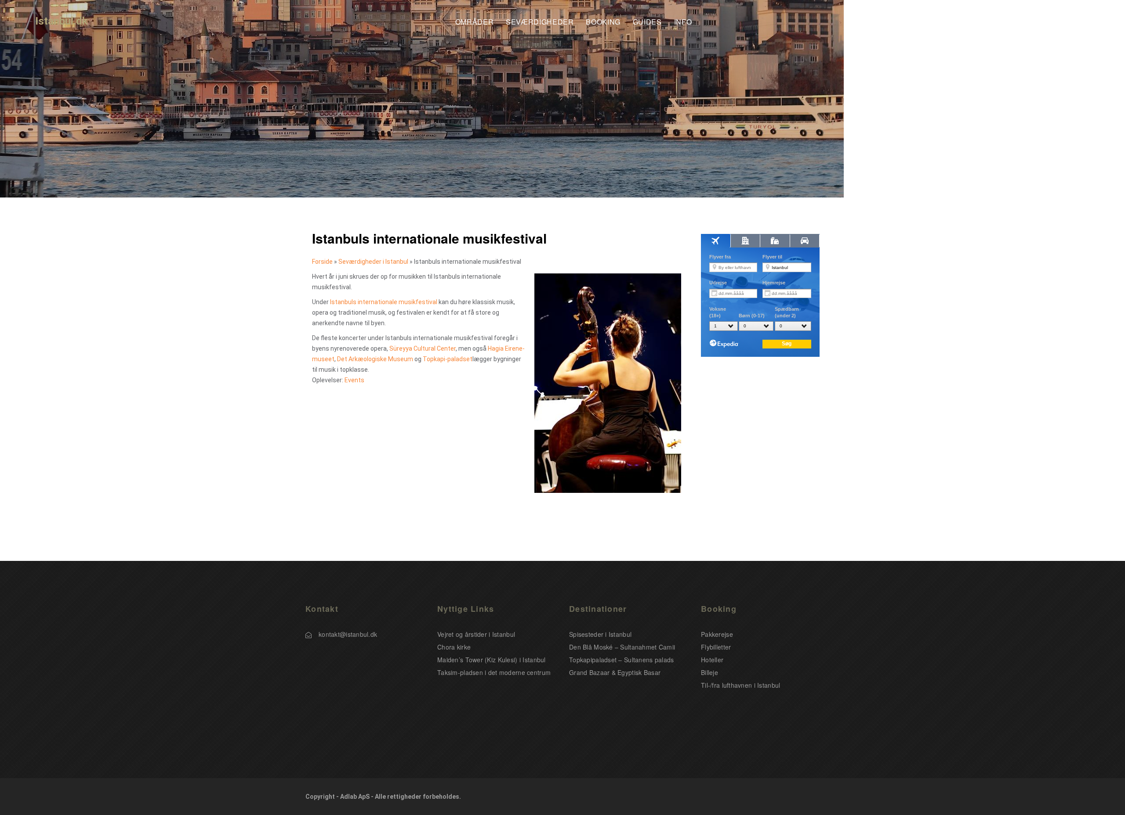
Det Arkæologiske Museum (375, 359)
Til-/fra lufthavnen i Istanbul (740, 685)
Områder (474, 22)
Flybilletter (716, 647)
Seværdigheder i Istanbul (373, 261)
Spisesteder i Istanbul (600, 634)
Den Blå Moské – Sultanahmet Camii (622, 647)
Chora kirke (454, 647)
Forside (322, 261)
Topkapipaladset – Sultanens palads (621, 659)
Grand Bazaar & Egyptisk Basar (614, 672)
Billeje (709, 672)
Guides (647, 22)
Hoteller (712, 659)
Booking (603, 22)
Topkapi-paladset (447, 359)
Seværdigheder (539, 22)
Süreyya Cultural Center (422, 348)
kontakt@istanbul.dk (348, 634)
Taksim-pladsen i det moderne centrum (494, 672)
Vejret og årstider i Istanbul (476, 634)
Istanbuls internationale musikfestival (383, 301)
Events (354, 380)
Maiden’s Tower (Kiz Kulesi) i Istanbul (491, 659)
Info (683, 22)
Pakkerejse (717, 634)
